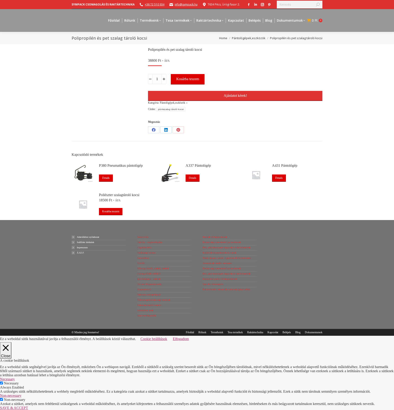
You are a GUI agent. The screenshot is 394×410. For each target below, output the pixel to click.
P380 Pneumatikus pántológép (121, 165)
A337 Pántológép (198, 165)
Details (106, 177)
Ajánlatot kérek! (235, 95)
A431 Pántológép (284, 165)
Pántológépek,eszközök (172, 102)
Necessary (11, 383)
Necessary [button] (7, 379)
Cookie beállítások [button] (153, 339)
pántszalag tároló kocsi (171, 109)
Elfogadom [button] (181, 339)
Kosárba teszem (187, 79)
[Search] (318, 4)
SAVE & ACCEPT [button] (14, 408)
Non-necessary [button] (10, 395)
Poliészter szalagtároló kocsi (119, 195)
